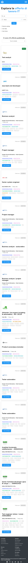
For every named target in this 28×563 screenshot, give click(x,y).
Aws (18, 523)
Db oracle (4, 494)
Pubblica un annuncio (19, 543)
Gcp (3, 524)
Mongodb (21, 357)
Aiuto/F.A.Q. (17, 555)
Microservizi (21, 492)
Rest (19, 389)
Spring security (22, 94)
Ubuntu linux (12, 524)
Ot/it (3, 528)
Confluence (21, 128)
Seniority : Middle (15, 66)
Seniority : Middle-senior (7, 94)
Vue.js (17, 357)
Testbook (10, 258)
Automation (17, 323)
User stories (4, 258)
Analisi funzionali (17, 458)
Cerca (14, 23)
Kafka (3, 359)
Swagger (14, 96)
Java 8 (23, 490)
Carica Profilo (3, 541)
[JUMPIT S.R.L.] (5, 81)
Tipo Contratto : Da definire (7, 191)
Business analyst (5, 128)
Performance (18, 325)
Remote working (6, 26)
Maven (9, 494)
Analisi (11, 458)
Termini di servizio (4, 550)
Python (3, 194)
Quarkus (12, 492)
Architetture (18, 460)
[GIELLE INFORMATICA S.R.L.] (5, 443)
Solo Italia (4, 28)
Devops (6, 524)
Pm (12, 160)
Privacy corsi (3, 553)
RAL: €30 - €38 (5, 193)
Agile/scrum (12, 128)
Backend (19, 494)
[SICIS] (5, 53)
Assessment (17, 541)
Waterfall (20, 162)
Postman (16, 391)
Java (3, 357)
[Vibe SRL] (5, 308)
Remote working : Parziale (7, 124)
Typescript (4, 391)
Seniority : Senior (17, 191)
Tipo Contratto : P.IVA (6, 66)
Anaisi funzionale (8, 357)
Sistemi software (11, 460)
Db (2, 96)
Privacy (2, 552)
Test (20, 66)
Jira (16, 128)
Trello (16, 162)
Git (11, 494)
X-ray (14, 526)
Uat (14, 258)
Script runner (4, 327)
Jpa (10, 96)
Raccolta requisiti (5, 458)
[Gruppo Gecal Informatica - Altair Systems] (5, 112)
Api (16, 389)
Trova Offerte (3, 540)
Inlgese (15, 494)
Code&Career (17, 548)
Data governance (5, 325)
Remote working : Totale (7, 64)
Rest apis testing (5, 526)
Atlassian (4, 323)
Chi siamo (17, 554)
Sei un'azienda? (18, 540)
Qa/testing (12, 389)
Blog (2, 548)
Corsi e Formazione (4, 543)
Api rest (22, 323)
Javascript (23, 389)
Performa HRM (17, 550)
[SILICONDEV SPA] (5, 177)
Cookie (2, 555)
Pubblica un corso (18, 545)
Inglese (3, 130)
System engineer (20, 193)
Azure (22, 523)
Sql (3, 292)
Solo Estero (5, 31)
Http (6, 523)
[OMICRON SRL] (5, 342)
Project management (18, 160)
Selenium (21, 391)
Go (20, 524)
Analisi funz (4, 290)
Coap (3, 523)
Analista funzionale (6, 257)
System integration (12, 193)
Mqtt (22, 521)
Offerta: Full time (16, 64)
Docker (22, 526)
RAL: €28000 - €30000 (17, 321)
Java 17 (7, 492)
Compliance (12, 325)
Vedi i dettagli (6, 69)
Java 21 (3, 492)
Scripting (11, 323)
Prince (9, 162)
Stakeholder (16, 130)
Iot (19, 521)
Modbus (10, 523)
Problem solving (10, 130)
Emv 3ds (13, 462)
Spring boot (15, 94)
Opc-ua (14, 523)
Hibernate (7, 96)
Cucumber (4, 393)
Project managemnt (6, 226)
